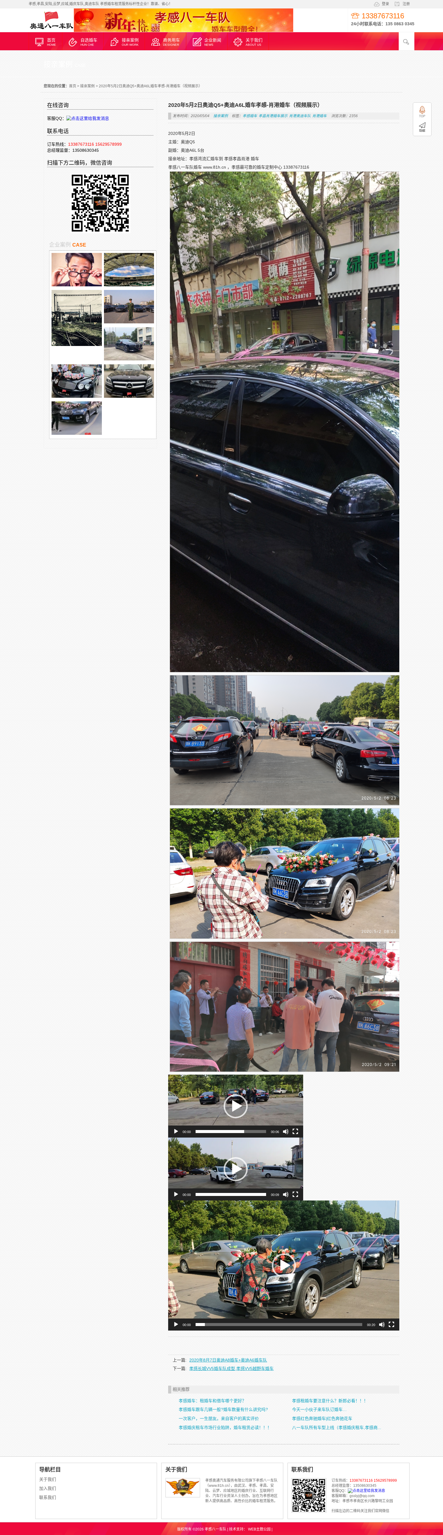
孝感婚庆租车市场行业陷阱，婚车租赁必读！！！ (225, 1427)
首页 (72, 86)
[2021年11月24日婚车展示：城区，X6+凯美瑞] (77, 433)
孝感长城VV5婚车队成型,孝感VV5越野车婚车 (231, 1368)
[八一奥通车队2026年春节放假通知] (77, 344)
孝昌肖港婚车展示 (273, 116)
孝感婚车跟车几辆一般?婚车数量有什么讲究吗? (223, 1409)
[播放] (176, 1132)
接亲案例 (87, 86)
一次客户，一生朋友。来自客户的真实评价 (219, 1418)
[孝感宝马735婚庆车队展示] (129, 359)
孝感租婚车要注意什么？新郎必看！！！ (330, 1400)
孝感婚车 (250, 116)
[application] (235, 1106)
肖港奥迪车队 (300, 116)
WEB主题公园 (259, 1529)
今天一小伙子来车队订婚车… (319, 1409)
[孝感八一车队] (51, 31)
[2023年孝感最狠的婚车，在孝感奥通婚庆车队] (77, 396)
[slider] (231, 1131)
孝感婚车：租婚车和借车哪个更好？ (212, 1400)
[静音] (286, 1132)
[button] (236, 1106)
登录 (385, 4)
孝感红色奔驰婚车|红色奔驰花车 (322, 1418)
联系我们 (47, 1497)
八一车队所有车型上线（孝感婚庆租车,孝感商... (336, 1427)
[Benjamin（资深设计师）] (129, 284)
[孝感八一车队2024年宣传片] (129, 321)
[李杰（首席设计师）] (77, 284)
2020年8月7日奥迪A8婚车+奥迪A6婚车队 (228, 1360)
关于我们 (47, 1479)
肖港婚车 (319, 116)
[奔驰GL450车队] (129, 396)
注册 (406, 4)
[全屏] (295, 1132)
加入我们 (47, 1488)
